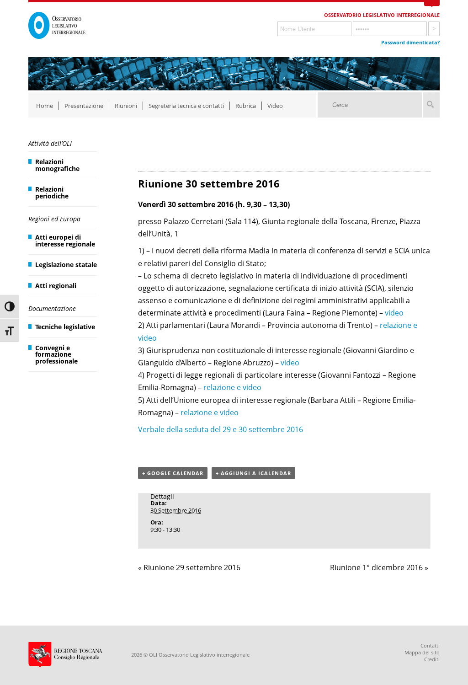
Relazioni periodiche (52, 192)
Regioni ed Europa (54, 218)
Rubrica (245, 106)
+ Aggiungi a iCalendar (253, 473)
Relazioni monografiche (57, 164)
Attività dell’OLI (50, 143)
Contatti (430, 645)
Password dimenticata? (410, 42)
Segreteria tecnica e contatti (186, 106)
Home (44, 106)
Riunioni (126, 106)
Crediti (432, 659)
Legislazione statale (66, 264)
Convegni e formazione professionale (56, 354)
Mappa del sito (422, 652)
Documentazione (52, 308)
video (394, 313)
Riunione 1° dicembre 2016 (379, 567)
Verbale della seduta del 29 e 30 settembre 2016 (220, 429)
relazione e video (232, 387)
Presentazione (83, 106)
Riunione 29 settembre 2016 (189, 567)
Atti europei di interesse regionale (65, 240)
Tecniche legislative (65, 326)
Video (275, 106)
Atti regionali (55, 285)
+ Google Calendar (172, 473)
